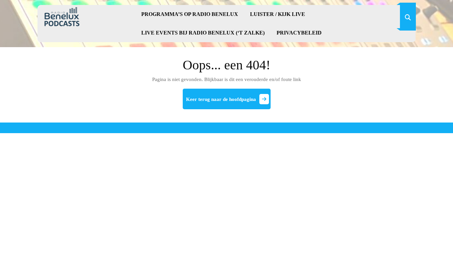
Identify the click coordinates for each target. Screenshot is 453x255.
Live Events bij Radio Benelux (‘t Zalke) (203, 33)
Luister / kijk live (277, 14)
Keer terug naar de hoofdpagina (228, 102)
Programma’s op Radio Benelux (189, 14)
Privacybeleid (299, 33)
